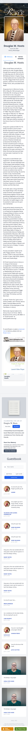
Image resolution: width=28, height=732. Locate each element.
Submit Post (14, 477)
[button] (14, 665)
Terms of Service (18, 725)
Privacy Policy (10, 725)
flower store (6, 333)
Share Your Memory (10, 451)
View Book (7, 426)
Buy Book (16, 426)
